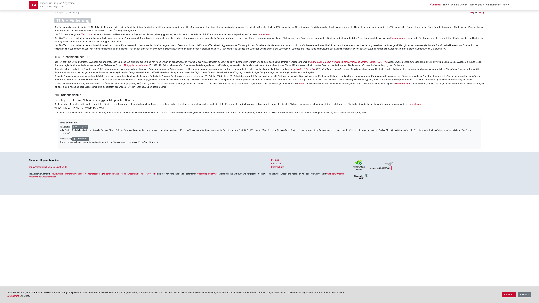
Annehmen (508, 294)
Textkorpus (86, 34)
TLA (33, 5)
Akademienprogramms (207, 174)
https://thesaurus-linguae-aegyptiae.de (48, 167)
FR (480, 12)
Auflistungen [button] (492, 4)
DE (475, 12)
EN (471, 12)
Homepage (59, 12)
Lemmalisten (263, 34)
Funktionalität (403, 83)
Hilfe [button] (505, 4)
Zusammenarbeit (398, 38)
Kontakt (275, 160)
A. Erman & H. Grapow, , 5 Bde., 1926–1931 (348, 62)
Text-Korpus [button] (476, 4)
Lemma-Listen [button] (458, 4)
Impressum (276, 163)
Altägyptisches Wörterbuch (137, 65)
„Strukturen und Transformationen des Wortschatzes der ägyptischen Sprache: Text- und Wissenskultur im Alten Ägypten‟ (103, 174)
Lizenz (302, 83)
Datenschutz (277, 167)
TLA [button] (445, 4)
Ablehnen (524, 294)
